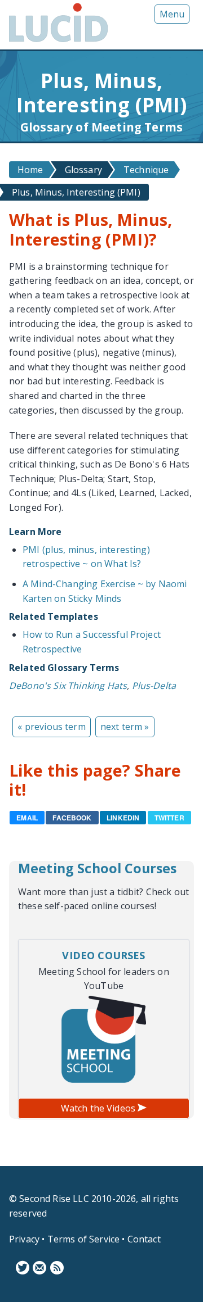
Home (30, 170)
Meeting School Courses (97, 868)
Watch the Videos (99, 1108)
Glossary (83, 170)
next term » (124, 726)
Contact (144, 1239)
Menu (172, 14)
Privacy (24, 1239)
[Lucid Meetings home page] (58, 41)
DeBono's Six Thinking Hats (68, 685)
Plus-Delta (154, 685)
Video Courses (103, 955)
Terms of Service (83, 1239)
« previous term (51, 726)
